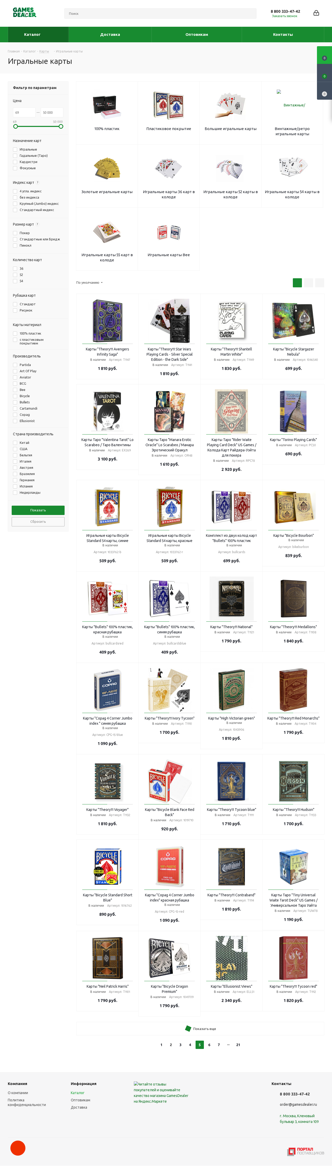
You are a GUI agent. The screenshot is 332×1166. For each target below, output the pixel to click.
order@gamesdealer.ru (298, 1104)
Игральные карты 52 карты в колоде (230, 194)
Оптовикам (80, 1100)
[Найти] (250, 13)
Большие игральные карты (231, 128)
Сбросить (38, 521)
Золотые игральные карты (107, 191)
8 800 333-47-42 (285, 11)
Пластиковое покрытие (168, 128)
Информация (83, 1083)
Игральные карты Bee (169, 255)
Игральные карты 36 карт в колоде (169, 194)
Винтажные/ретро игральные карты (292, 131)
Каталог (78, 1093)
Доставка (79, 1107)
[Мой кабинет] (316, 13)
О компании (18, 1093)
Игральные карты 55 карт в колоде (107, 257)
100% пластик (107, 128)
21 (238, 1045)
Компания (17, 1083)
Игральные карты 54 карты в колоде (292, 194)
